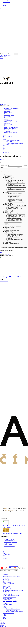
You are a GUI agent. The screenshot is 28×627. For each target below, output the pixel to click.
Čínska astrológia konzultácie (14, 235)
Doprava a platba (8, 544)
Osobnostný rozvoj (9, 227)
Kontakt (5, 558)
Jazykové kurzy (8, 231)
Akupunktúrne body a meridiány (15, 189)
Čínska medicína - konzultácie (15, 234)
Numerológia (7, 224)
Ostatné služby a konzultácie (12, 141)
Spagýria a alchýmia (9, 210)
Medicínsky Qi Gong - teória (14, 219)
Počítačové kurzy (8, 228)
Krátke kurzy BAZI (12, 207)
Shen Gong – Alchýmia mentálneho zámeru (13, 277)
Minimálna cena (4, 165)
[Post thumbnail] (6, 524)
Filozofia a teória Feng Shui (14, 195)
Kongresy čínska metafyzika (11, 230)
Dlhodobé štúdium (9, 177)
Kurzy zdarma (8, 174)
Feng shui (6, 192)
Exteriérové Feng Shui (13, 197)
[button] (4, 281)
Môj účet (6, 543)
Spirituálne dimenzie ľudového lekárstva (12, 533)
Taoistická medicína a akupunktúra (16, 191)
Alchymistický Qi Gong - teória (15, 220)
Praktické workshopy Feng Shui (15, 201)
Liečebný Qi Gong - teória (14, 218)
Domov (2, 247)
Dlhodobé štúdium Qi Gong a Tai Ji (16, 214)
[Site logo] (9, 52)
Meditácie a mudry (9, 211)
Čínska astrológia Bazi (10, 204)
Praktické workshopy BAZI (14, 208)
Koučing (9, 238)
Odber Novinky (6, 554)
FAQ (4, 557)
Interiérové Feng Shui (13, 196)
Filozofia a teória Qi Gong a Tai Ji (15, 216)
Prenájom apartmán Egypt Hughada (14, 143)
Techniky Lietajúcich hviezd (14, 199)
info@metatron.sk (6, 0)
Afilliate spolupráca (7, 556)
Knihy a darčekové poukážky (11, 243)
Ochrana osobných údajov (10, 542)
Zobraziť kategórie (4, 252)
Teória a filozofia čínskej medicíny (16, 185)
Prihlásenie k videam (9, 539)
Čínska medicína (8, 179)
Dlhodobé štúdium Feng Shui (14, 193)
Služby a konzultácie (9, 232)
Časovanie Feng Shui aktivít (14, 200)
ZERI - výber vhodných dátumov (12, 226)
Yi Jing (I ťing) (8, 203)
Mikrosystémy (11, 184)
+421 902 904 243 (6, 2)
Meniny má (11, 3)
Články (4, 553)
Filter (18, 167)
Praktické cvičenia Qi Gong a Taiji (16, 215)
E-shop (4, 551)
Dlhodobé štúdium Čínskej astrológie (16, 205)
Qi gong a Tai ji (8, 212)
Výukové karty (8, 242)
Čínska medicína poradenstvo (13, 140)
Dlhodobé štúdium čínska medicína (16, 183)
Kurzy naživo (7, 176)
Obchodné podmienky (9, 540)
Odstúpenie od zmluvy (9, 546)
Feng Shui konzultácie (13, 236)
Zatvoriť (2, 159)
